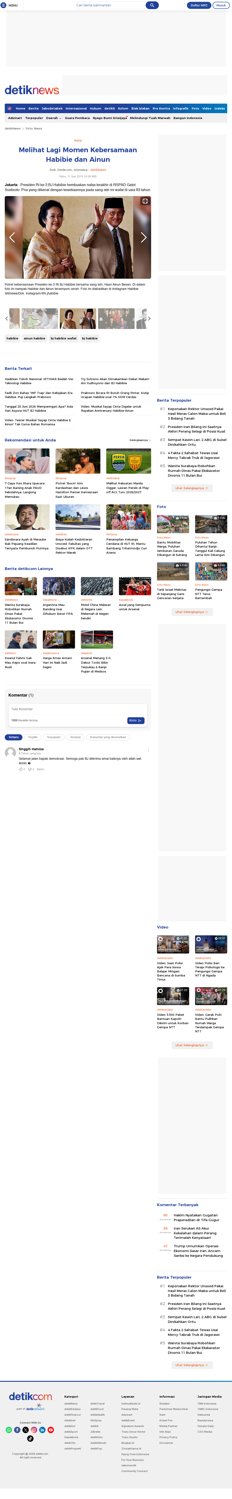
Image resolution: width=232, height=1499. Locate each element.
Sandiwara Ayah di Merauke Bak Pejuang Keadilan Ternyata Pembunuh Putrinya (26, 544)
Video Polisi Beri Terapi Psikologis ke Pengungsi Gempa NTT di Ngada (210, 969)
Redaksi (165, 1403)
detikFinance (72, 1414)
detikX (109, 108)
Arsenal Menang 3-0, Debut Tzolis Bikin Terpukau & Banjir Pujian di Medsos (96, 664)
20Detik (95, 1431)
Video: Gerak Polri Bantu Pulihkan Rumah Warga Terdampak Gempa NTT (209, 1023)
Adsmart (15, 118)
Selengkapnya (139, 440)
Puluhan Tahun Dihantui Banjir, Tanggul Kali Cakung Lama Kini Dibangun (210, 548)
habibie (12, 338)
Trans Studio (129, 1437)
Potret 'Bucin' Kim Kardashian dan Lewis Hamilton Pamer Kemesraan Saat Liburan (77, 489)
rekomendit (128, 1465)
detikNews (13, 128)
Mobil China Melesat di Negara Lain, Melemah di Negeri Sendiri (96, 611)
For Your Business (132, 1460)
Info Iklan (165, 1431)
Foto (195, 108)
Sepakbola (71, 1437)
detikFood (97, 1409)
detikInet (69, 1420)
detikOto (70, 1442)
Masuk (221, 5)
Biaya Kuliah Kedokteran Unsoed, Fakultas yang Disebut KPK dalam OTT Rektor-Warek (74, 546)
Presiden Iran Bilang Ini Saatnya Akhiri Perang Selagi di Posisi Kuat (196, 429)
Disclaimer (166, 1442)
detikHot (69, 1426)
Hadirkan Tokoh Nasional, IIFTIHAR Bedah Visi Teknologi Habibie (39, 381)
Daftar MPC (199, 5)
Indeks (220, 108)
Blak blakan (140, 108)
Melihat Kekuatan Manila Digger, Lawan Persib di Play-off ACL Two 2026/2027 (128, 487)
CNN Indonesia (207, 1403)
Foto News (34, 128)
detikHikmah (98, 1442)
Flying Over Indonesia (135, 1454)
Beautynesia (205, 1420)
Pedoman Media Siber (174, 1409)
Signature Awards (132, 1426)
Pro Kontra (161, 108)
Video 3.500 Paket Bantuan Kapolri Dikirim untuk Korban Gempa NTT (172, 1021)
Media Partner (168, 1426)
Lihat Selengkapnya (189, 488)
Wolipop (96, 1420)
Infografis (180, 108)
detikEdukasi (72, 1409)
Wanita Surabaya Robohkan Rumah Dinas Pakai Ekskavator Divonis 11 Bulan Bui (19, 613)
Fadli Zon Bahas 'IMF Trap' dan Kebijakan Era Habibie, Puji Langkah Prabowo (38, 395)
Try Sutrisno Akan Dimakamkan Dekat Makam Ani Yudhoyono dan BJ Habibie (115, 381)
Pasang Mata (129, 1409)
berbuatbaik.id (130, 1403)
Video (206, 108)
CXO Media (205, 1431)
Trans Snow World (133, 1431)
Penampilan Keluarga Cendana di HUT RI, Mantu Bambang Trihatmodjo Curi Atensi (126, 546)
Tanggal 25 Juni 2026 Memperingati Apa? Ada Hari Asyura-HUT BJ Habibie (39, 408)
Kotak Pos (166, 1420)
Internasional (76, 108)
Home (20, 108)
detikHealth (97, 1414)
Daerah (52, 118)
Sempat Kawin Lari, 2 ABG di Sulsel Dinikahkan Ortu (197, 442)
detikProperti (72, 1448)
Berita (34, 108)
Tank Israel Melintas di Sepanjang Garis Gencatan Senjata (171, 594)
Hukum (95, 108)
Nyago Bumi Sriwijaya (110, 118)
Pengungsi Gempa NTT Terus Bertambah (208, 594)
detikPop (96, 1448)
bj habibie (90, 338)
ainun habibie (34, 338)
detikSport (71, 1431)
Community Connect (134, 1471)
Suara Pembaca (77, 118)
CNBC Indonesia (208, 1409)
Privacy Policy (168, 1437)
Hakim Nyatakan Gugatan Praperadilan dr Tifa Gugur (196, 1217)
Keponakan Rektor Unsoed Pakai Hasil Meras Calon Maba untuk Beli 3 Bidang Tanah (197, 414)
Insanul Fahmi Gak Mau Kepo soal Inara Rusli (20, 662)
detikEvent (128, 1420)
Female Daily (206, 1426)
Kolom (123, 108)
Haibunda (204, 1414)
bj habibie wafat (64, 338)
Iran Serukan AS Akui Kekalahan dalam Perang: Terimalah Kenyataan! (195, 1233)
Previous (12, 237)
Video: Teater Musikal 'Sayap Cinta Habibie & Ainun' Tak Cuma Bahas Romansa (38, 422)
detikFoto (96, 1437)
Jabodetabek (52, 108)
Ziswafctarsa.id (131, 1448)
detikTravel (97, 1403)
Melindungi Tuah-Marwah (150, 118)
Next (144, 237)
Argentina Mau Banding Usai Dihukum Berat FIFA (58, 609)
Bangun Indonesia (188, 118)
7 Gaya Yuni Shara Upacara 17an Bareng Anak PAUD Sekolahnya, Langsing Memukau (25, 489)
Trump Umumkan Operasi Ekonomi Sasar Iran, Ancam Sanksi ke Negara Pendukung (198, 1251)
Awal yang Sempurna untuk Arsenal (134, 607)
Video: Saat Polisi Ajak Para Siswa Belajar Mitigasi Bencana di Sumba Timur (171, 971)
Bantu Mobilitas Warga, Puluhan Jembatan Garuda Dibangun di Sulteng (172, 548)
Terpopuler (34, 118)
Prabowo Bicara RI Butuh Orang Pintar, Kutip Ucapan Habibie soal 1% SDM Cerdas (115, 395)
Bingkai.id (127, 1442)
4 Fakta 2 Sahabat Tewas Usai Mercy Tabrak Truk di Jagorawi (194, 455)
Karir (162, 1414)
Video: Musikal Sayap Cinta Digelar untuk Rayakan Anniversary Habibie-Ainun (111, 408)
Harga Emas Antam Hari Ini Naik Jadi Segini (57, 662)
